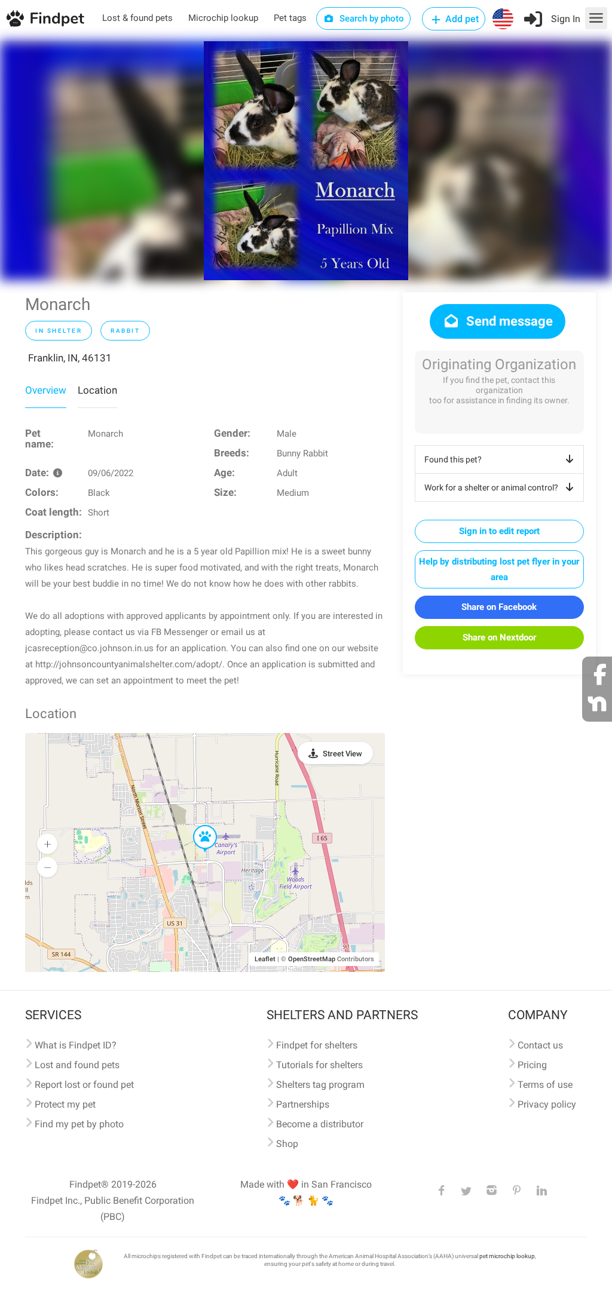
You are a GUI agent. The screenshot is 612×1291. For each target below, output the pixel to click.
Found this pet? (453, 459)
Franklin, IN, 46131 (70, 358)
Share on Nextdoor (499, 637)
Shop (287, 1143)
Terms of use (545, 1084)
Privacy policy (547, 1104)
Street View (342, 753)
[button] (196, 825)
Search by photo (370, 18)
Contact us (540, 1045)
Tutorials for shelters (319, 1065)
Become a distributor (319, 1124)
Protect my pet (65, 1104)
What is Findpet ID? (76, 1045)
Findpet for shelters (316, 1045)
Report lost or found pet (84, 1084)
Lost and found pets (77, 1065)
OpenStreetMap (311, 959)
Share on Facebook (499, 607)
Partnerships (302, 1104)
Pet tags (290, 18)
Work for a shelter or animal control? (491, 487)
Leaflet (265, 959)
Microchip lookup (223, 18)
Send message (508, 321)
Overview (45, 390)
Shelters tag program (320, 1084)
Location (97, 390)
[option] (306, 160)
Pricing (532, 1065)
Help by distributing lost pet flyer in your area (499, 569)
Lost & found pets (137, 18)
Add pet (461, 18)
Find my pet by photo (79, 1124)
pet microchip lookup (507, 1256)
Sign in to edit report (499, 531)
